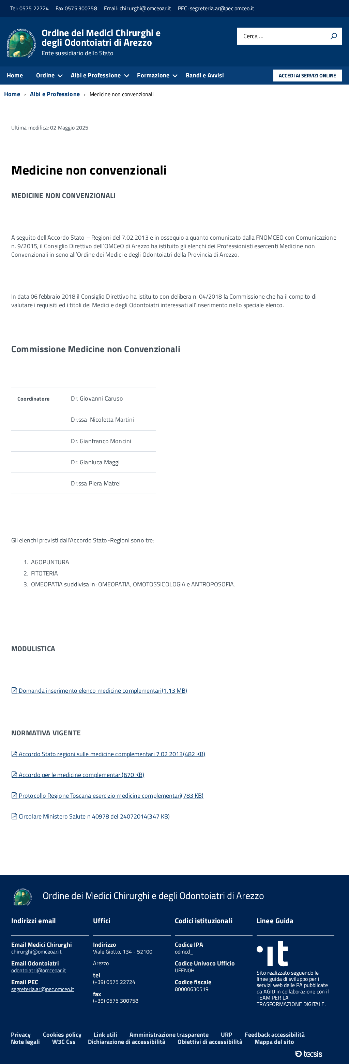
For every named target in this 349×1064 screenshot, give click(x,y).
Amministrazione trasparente (169, 1034)
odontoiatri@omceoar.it (38, 970)
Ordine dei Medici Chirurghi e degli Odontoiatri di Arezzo (101, 42)
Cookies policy (62, 1034)
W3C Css (64, 1041)
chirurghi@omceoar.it (36, 951)
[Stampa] (333, 36)
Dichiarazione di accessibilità (126, 1041)
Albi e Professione (96, 75)
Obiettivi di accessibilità (210, 1041)
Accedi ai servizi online (307, 75)
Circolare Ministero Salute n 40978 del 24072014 (94, 816)
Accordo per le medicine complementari (81, 774)
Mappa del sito (274, 1041)
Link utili (105, 1034)
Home (15, 75)
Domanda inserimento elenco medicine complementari (102, 690)
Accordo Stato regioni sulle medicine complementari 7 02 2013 (111, 754)
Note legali (25, 1041)
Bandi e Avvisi (205, 75)
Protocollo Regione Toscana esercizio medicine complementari (110, 795)
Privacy (21, 1034)
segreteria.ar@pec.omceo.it (42, 989)
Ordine (45, 75)
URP (226, 1034)
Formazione (153, 75)
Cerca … (253, 36)
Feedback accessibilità (275, 1034)
